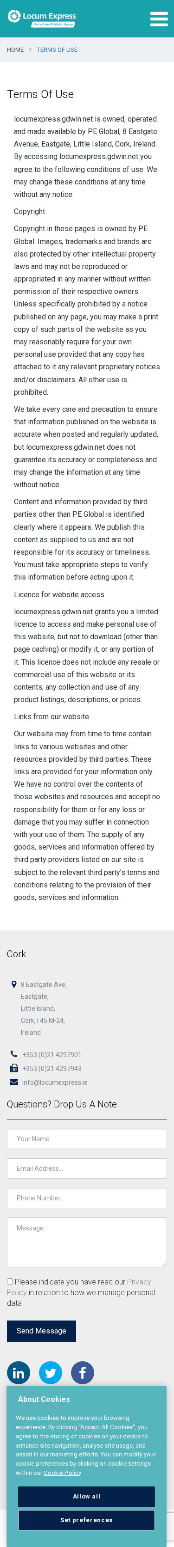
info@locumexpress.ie (54, 1082)
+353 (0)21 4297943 (51, 1068)
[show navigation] (157, 19)
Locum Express (42, 19)
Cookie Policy (62, 1472)
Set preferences (86, 1519)
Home (15, 49)
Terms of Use (57, 49)
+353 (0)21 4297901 (51, 1054)
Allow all (87, 1496)
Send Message (41, 1331)
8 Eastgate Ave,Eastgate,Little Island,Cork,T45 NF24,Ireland (44, 1008)
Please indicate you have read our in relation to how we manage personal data (81, 1293)
